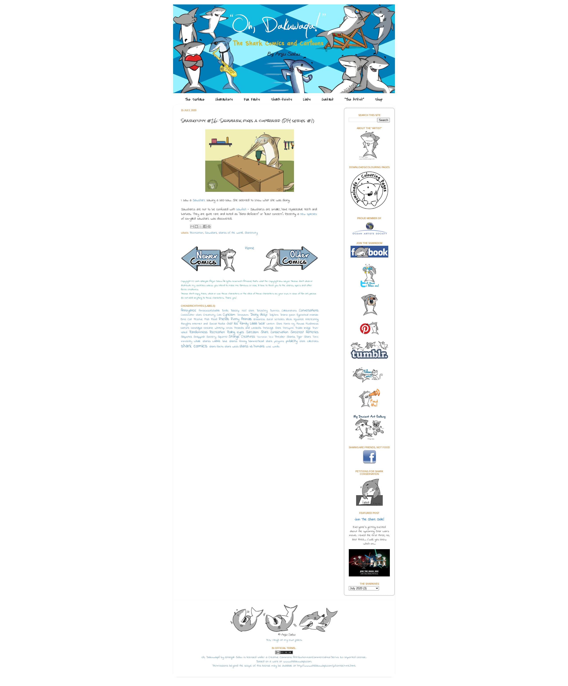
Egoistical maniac (307, 315)
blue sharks (230, 341)
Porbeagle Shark (272, 328)
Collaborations (289, 311)
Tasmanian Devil (265, 337)
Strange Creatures (242, 336)
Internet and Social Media (208, 324)
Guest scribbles (275, 319)
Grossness (259, 319)
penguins (279, 341)
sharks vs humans (252, 346)
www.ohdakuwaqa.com (297, 661)
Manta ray (289, 324)
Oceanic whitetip (214, 328)
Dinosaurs (242, 315)
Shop (379, 99)
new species (308, 214)
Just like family (237, 323)
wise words (272, 347)
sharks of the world (231, 233)
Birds (225, 311)
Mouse (300, 324)
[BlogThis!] (196, 226)
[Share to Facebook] (205, 226)
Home (249, 248)
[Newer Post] (208, 260)
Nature (185, 328)
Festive (198, 319)
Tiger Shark (303, 337)
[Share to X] (200, 226)
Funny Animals (241, 319)
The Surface (195, 99)
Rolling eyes (235, 332)
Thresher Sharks (284, 337)
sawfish (241, 209)
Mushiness (312, 324)
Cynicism (229, 314)
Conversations (308, 310)
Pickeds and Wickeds (247, 328)
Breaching (262, 311)
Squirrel (222, 337)
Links (307, 99)
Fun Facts (252, 99)
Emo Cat (186, 319)
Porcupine (288, 328)
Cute (219, 315)
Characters (224, 99)
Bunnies (274, 311)
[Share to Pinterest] (209, 226)
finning (243, 341)
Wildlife (216, 341)
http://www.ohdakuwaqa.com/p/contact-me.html (326, 666)
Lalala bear (257, 323)
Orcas (229, 328)
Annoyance (188, 310)
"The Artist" (354, 99)
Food (214, 319)
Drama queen (288, 315)
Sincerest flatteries (304, 332)
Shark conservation (274, 332)
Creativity (209, 315)
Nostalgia (196, 328)
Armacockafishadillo (209, 311)
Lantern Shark (274, 324)
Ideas (289, 319)
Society (211, 337)
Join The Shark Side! (369, 519)
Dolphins (273, 315)
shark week (232, 346)
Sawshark (199, 200)
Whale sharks (202, 341)
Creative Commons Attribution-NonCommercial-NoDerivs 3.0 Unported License (317, 657)
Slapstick (186, 337)
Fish (206, 319)
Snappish (199, 337)
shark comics (194, 346)
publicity (291, 341)
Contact (328, 99)
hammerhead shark (260, 341)
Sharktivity (251, 233)
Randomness (198, 332)
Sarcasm (252, 332)
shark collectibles (309, 341)
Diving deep (258, 314)
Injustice (299, 319)
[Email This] (192, 226)
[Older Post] (290, 260)
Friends (224, 319)
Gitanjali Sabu (233, 657)
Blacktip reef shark (242, 311)
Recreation (196, 233)
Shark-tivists (281, 99)
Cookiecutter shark (191, 315)
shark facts (216, 346)
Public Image (303, 328)
